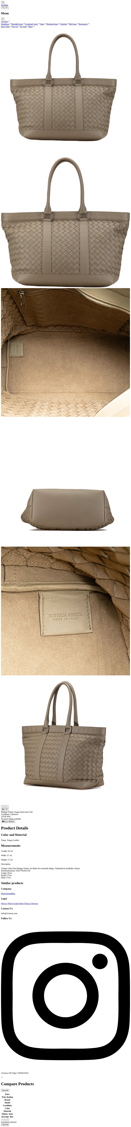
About (8, 894)
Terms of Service (31, 903)
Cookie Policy (18, 903)
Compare (5, 1120)
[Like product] (6, 809)
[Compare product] (3, 809)
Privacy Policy (7, 903)
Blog (13, 894)
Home (3, 894)
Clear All (5, 1090)
